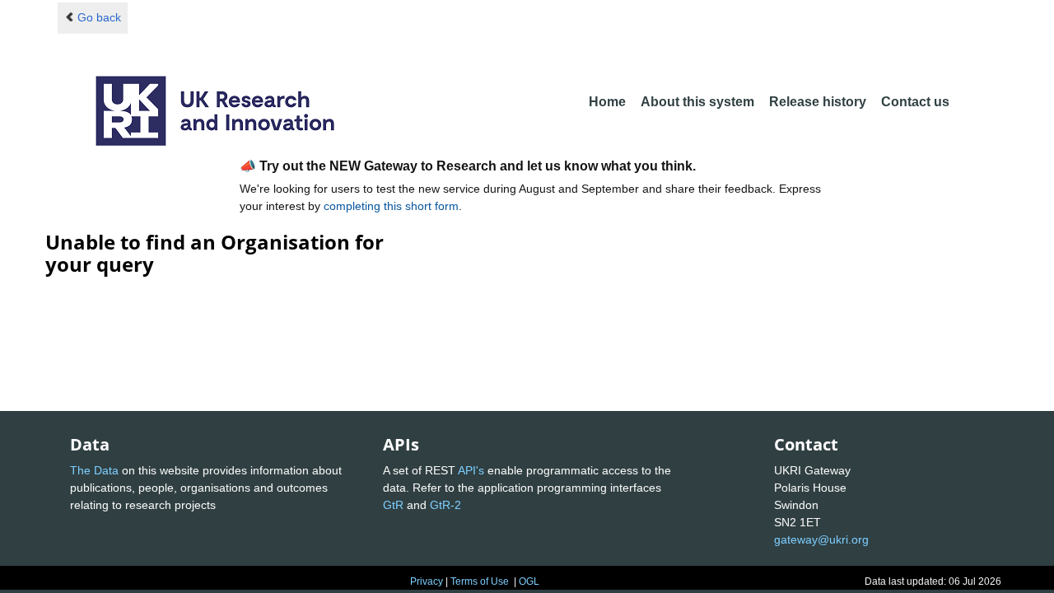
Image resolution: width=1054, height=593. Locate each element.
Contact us (915, 102)
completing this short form (391, 205)
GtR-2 (445, 504)
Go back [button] (99, 17)
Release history (817, 102)
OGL (529, 581)
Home (607, 102)
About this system (697, 102)
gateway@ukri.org (821, 539)
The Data (94, 470)
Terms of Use (479, 581)
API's (471, 470)
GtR (393, 504)
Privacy (426, 581)
